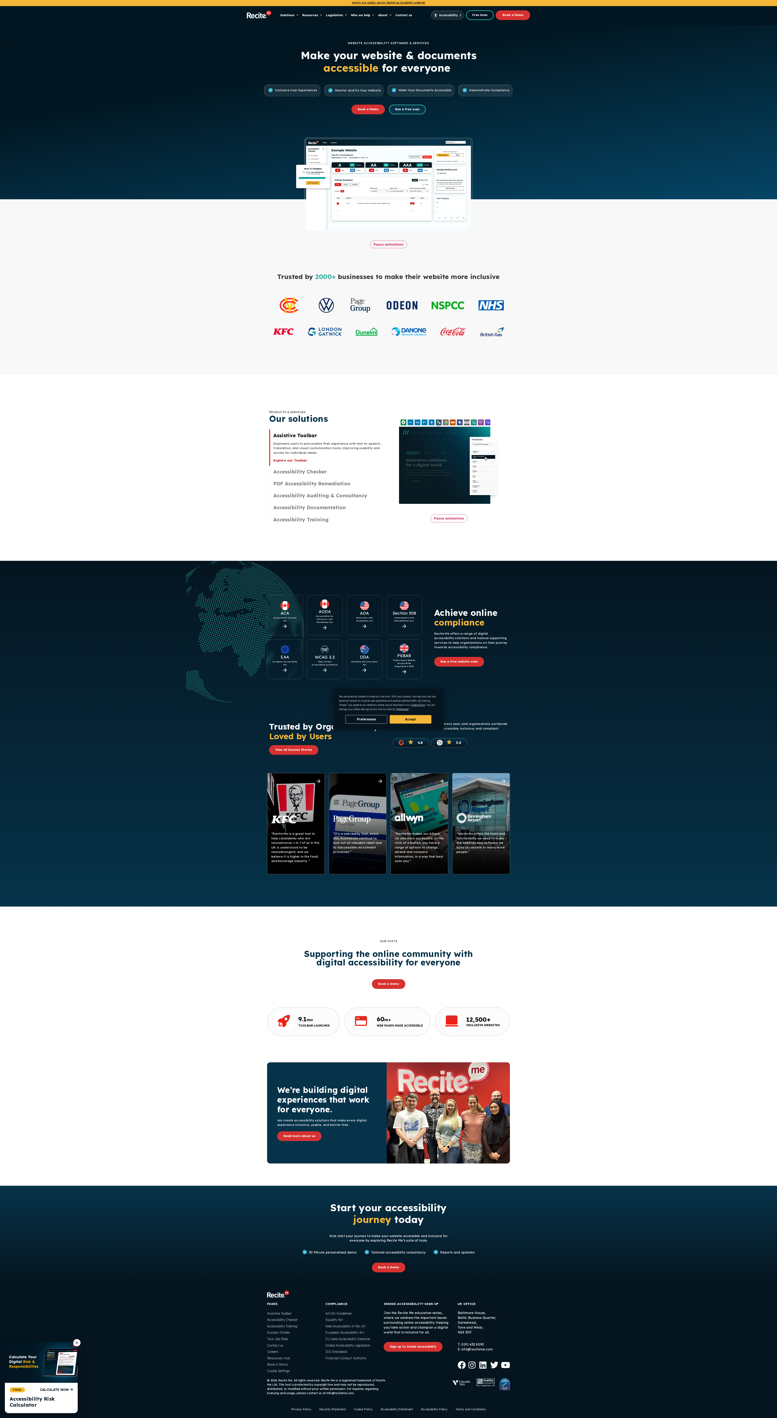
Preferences (366, 719)
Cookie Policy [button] (418, 704)
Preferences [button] (402, 709)
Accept (410, 719)
